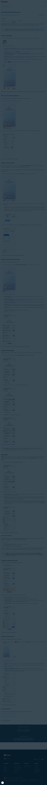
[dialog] (23, 392)
